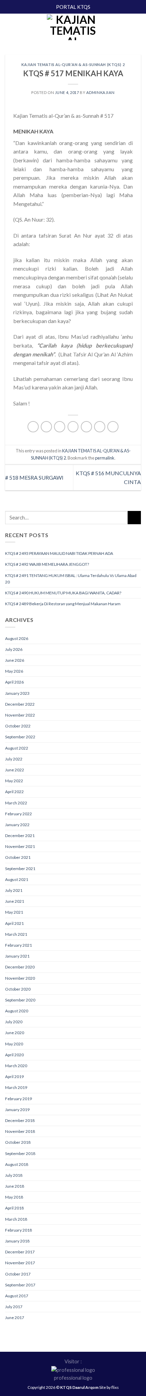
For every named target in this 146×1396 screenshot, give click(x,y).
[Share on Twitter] (59, 426)
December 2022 (20, 704)
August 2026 (16, 638)
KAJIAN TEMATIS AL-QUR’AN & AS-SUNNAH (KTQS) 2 (73, 64)
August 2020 (16, 1010)
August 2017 (16, 1295)
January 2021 (17, 956)
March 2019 (16, 1087)
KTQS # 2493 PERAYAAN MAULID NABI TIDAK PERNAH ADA (59, 553)
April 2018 (14, 1207)
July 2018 (13, 1175)
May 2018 (14, 1197)
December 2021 (20, 835)
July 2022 (13, 758)
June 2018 (14, 1186)
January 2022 (17, 824)
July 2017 (13, 1306)
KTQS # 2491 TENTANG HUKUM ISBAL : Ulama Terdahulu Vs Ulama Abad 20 (70, 578)
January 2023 (17, 693)
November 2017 (20, 1262)
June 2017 (14, 1317)
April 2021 (14, 923)
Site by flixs (109, 1387)
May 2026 (14, 671)
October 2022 (18, 725)
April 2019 (14, 1076)
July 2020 (13, 1021)
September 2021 (20, 868)
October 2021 (18, 857)
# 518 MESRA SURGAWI (34, 477)
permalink (104, 458)
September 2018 (20, 1153)
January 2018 (17, 1240)
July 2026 (13, 649)
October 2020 (18, 989)
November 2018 (20, 1131)
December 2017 (20, 1251)
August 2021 (16, 879)
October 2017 (18, 1274)
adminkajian (100, 92)
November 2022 (20, 715)
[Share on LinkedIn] (112, 426)
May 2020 (14, 1043)
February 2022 (18, 813)
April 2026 (14, 682)
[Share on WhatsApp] (33, 426)
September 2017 (20, 1284)
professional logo (73, 1378)
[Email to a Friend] (73, 426)
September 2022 (20, 736)
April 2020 (14, 1054)
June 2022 (14, 769)
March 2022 (16, 802)
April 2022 (14, 791)
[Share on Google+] (99, 426)
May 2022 (14, 780)
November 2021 (20, 846)
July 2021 (13, 890)
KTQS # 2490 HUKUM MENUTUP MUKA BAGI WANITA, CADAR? (63, 592)
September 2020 (20, 999)
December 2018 (20, 1120)
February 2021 (18, 945)
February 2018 (18, 1230)
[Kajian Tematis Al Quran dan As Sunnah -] (73, 27)
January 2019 (17, 1109)
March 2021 (16, 934)
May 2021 (14, 912)
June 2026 (14, 660)
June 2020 (14, 1032)
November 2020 (20, 978)
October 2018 (18, 1142)
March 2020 (16, 1065)
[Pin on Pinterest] (86, 426)
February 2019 (18, 1098)
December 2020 (20, 966)
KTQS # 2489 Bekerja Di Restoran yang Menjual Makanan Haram (63, 603)
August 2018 (16, 1164)
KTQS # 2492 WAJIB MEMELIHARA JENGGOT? (47, 564)
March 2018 (16, 1219)
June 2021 (14, 901)
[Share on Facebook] (46, 426)
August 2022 (16, 748)
